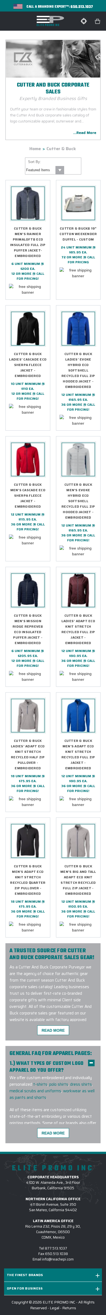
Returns (69, 1308)
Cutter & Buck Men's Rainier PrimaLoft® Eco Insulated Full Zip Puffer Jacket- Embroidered (28, 242)
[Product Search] (83, 21)
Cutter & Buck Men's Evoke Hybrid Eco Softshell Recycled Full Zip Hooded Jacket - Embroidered (78, 501)
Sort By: (34, 162)
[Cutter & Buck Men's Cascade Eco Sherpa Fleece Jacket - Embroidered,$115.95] (28, 459)
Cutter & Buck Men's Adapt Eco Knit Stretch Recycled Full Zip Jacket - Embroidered (78, 754)
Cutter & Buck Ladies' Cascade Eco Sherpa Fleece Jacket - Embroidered (27, 364)
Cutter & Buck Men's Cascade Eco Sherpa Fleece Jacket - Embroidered (27, 495)
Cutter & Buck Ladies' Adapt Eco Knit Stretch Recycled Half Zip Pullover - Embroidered (28, 754)
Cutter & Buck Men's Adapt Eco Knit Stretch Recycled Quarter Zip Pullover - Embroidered (27, 880)
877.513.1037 (56, 1248)
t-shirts (40, 1084)
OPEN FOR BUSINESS (25, 1288)
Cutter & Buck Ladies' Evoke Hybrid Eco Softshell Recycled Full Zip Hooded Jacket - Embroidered (78, 370)
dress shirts (81, 1084)
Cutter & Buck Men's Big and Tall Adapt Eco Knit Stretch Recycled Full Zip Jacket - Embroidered (78, 880)
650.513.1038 (56, 1254)
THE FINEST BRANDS (25, 1274)
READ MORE (53, 1030)
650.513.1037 (82, 7)
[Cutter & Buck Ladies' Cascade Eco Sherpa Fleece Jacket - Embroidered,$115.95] (28, 328)
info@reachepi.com (58, 1259)
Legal (54, 1308)
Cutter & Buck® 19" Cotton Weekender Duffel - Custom (78, 234)
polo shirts (58, 1084)
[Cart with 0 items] (98, 21)
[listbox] (44, 170)
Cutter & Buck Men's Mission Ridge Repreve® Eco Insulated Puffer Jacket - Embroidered (28, 629)
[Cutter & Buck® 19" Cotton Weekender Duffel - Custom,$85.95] (78, 203)
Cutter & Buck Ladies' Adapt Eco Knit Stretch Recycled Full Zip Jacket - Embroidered (78, 629)
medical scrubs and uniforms (35, 1091)
